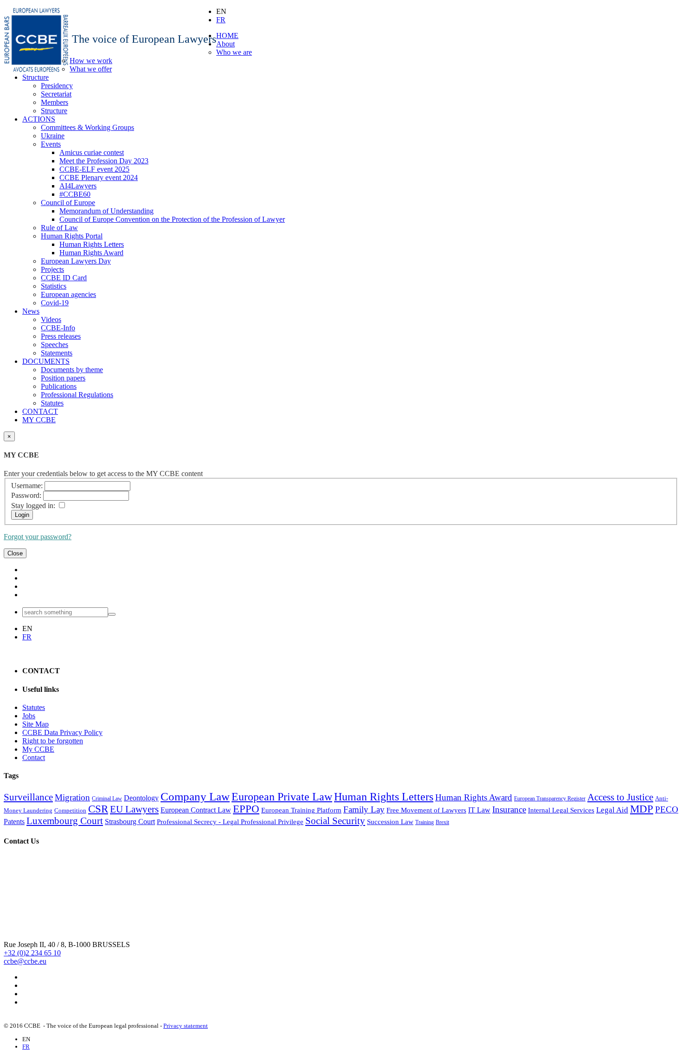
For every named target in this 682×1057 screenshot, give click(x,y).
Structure (35, 77)
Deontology (141, 798)
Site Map (35, 724)
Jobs (28, 716)
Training (424, 822)
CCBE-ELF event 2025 (94, 169)
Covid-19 (55, 303)
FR (220, 20)
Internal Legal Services (561, 810)
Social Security (335, 820)
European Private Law (282, 797)
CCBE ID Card (64, 278)
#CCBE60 (74, 194)
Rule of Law (59, 228)
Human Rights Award (91, 253)
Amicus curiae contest (91, 152)
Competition (70, 810)
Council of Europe (68, 202)
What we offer (91, 69)
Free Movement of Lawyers (426, 810)
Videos (51, 319)
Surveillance (28, 797)
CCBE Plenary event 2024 (98, 177)
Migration (72, 797)
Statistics (53, 286)
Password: (26, 495)
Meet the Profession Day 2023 (103, 161)
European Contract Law (196, 810)
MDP (641, 809)
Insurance (509, 809)
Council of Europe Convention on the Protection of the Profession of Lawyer (172, 219)
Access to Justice (620, 797)
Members (54, 102)
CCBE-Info (58, 328)
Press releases (61, 336)
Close (15, 553)
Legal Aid (612, 810)
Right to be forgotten (52, 741)
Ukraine (52, 136)
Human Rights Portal (72, 236)
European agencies (68, 294)
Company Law (195, 796)
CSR (98, 809)
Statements (56, 353)
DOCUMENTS (46, 361)
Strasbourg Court (130, 821)
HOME (227, 35)
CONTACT (40, 411)
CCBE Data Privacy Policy (62, 732)
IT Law (479, 810)
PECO (666, 809)
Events (51, 144)
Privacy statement (185, 1025)
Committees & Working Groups (87, 127)
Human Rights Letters (91, 244)
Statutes (52, 403)
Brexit (442, 822)
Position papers (63, 378)
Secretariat (56, 94)
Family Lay (364, 809)
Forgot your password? (37, 537)
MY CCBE (39, 420)
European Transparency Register (549, 798)
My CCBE (38, 749)
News (30, 311)
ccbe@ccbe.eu (25, 961)
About (225, 44)
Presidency (57, 86)
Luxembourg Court (64, 820)
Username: (27, 486)
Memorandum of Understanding (106, 211)
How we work (91, 60)
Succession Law (390, 821)
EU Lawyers (134, 809)
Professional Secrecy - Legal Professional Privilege (230, 821)
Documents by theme (72, 370)
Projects (52, 269)
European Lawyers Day (76, 261)
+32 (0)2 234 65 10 (32, 953)
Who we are (234, 52)
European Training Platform (301, 810)
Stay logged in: (33, 505)
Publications (59, 386)
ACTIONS (38, 119)
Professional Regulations (77, 395)
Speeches (54, 344)
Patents (14, 821)
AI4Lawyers (78, 186)
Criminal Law (107, 798)
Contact (33, 757)
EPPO (246, 809)
